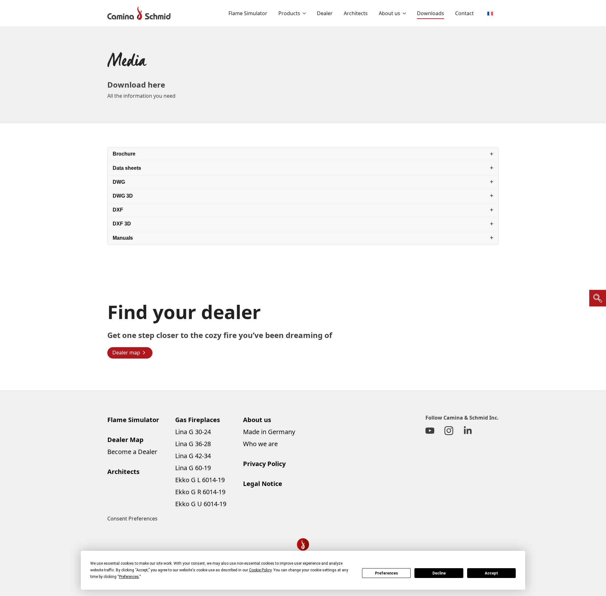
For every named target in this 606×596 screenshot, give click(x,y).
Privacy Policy (264, 463)
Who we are (260, 443)
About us (389, 13)
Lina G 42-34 (193, 456)
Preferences (386, 573)
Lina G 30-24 (193, 431)
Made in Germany (269, 431)
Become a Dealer (132, 451)
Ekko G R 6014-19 (200, 492)
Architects (356, 13)
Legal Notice (262, 483)
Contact (464, 13)
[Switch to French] (490, 13)
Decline (439, 573)
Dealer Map (125, 439)
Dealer (325, 13)
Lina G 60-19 (193, 468)
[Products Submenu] (303, 13)
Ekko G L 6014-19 (200, 480)
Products (289, 13)
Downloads (430, 13)
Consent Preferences (132, 518)
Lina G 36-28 (193, 443)
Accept (491, 573)
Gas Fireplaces (197, 419)
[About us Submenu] (403, 13)
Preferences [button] (129, 576)
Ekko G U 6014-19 (200, 504)
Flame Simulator (248, 13)
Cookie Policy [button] (260, 570)
